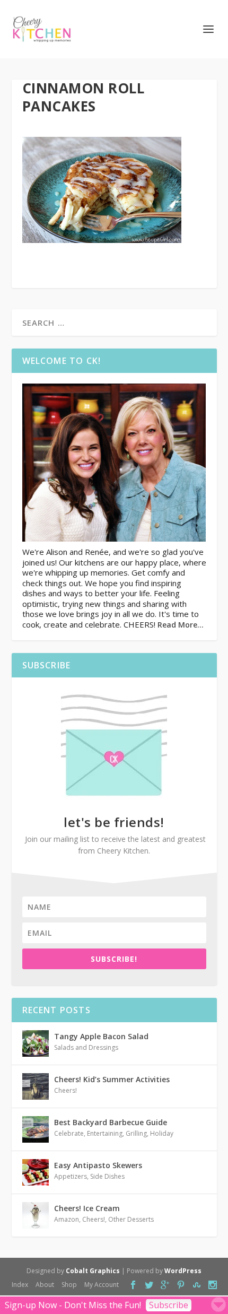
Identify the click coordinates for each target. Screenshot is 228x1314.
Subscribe (168, 1305)
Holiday (161, 1133)
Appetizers (70, 1176)
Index (20, 1284)
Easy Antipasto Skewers (98, 1165)
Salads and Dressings (86, 1047)
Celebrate (69, 1133)
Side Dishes (107, 1176)
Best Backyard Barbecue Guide (110, 1122)
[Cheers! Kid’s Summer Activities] (35, 1086)
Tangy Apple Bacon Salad (101, 1036)
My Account (101, 1284)
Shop (69, 1284)
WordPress (182, 1270)
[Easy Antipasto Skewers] (35, 1172)
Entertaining (104, 1133)
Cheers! (65, 1090)
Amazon (66, 1219)
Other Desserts (131, 1219)
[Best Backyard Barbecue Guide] (35, 1129)
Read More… (180, 625)
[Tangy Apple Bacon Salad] (35, 1043)
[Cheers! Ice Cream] (35, 1215)
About (45, 1284)
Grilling (136, 1133)
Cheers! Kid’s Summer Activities (112, 1079)
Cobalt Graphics (93, 1270)
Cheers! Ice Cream (87, 1208)
